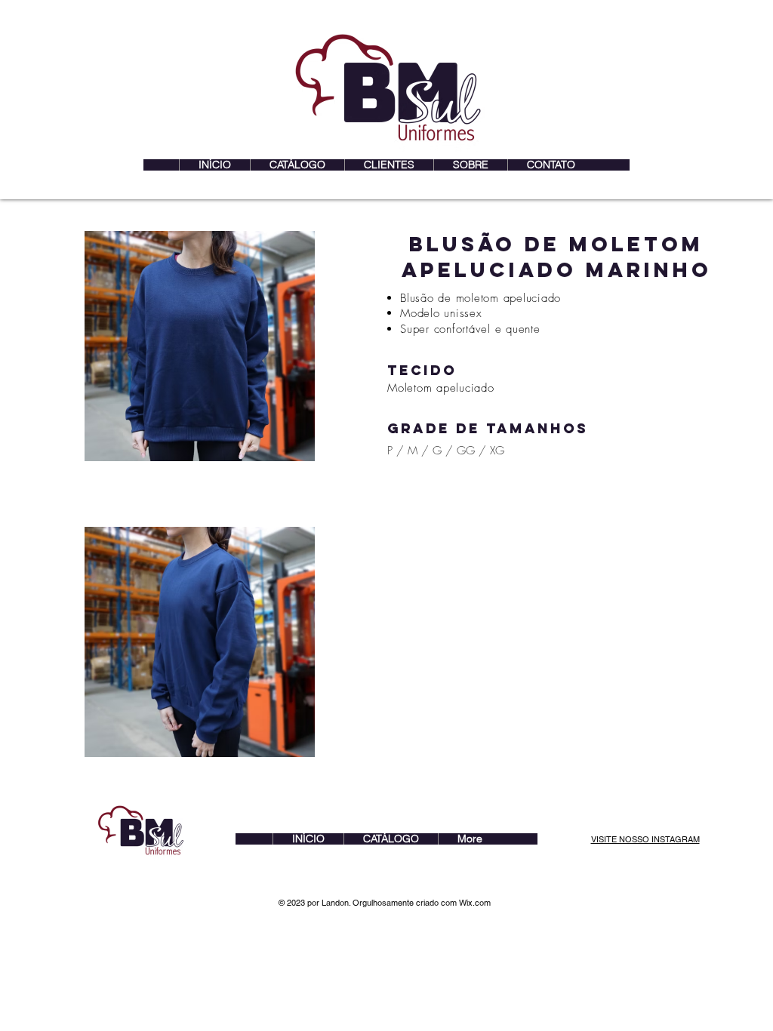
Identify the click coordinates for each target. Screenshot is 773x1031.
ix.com (479, 902)
